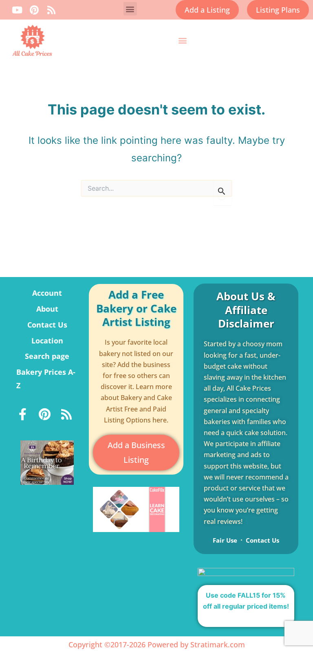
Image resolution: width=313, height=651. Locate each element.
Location (47, 340)
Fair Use (225, 540)
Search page (47, 356)
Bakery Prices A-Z (45, 378)
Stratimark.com (217, 644)
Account (47, 293)
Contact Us (47, 325)
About (47, 309)
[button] (130, 8)
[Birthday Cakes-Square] (47, 462)
